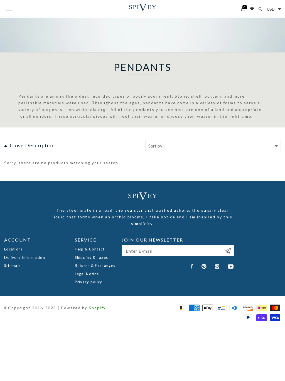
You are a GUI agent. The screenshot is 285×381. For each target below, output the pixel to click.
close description (32, 145)
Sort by (155, 145)
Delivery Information (24, 257)
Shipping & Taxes (91, 257)
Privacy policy (88, 282)
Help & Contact (90, 249)
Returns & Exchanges (95, 265)
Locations (13, 249)
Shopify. (98, 307)
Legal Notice (87, 274)
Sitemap (12, 265)
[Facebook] (192, 266)
